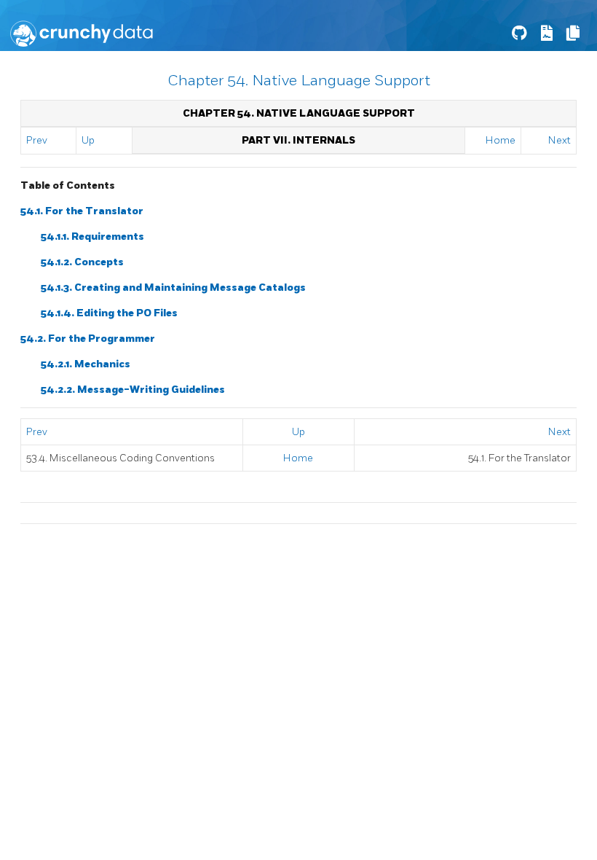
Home (500, 140)
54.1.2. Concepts (82, 262)
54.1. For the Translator (81, 211)
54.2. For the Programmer (87, 338)
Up (88, 140)
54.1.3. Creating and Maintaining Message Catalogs (173, 287)
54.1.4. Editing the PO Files (109, 313)
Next (559, 140)
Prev (36, 140)
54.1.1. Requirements (92, 236)
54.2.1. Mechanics (85, 364)
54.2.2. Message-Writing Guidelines (133, 389)
